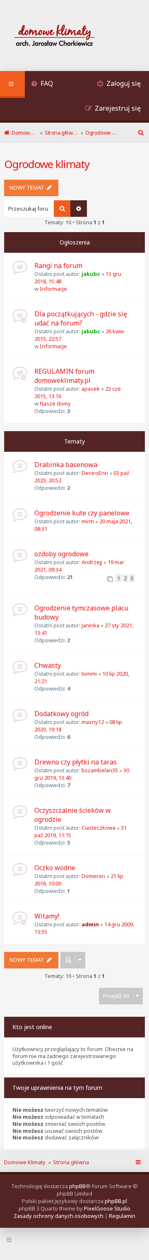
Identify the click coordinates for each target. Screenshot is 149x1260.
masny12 (93, 722)
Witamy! (46, 916)
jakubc (91, 274)
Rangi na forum (58, 265)
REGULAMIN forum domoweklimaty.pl (64, 376)
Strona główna (71, 1162)
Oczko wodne (54, 867)
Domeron (93, 876)
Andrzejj (92, 562)
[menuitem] (42, 84)
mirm (88, 521)
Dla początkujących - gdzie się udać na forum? (80, 318)
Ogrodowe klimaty (46, 164)
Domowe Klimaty (25, 1162)
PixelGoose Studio (107, 1208)
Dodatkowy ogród (61, 713)
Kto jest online (32, 1027)
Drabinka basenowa (65, 464)
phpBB (77, 1186)
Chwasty (47, 665)
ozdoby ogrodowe (61, 553)
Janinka (90, 625)
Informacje (53, 288)
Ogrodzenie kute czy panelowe (82, 512)
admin (90, 924)
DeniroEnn (95, 473)
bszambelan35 (100, 770)
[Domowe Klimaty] (76, 37)
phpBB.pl (116, 1201)
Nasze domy (55, 403)
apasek (91, 388)
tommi (89, 673)
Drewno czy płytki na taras (75, 761)
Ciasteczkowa (98, 827)
